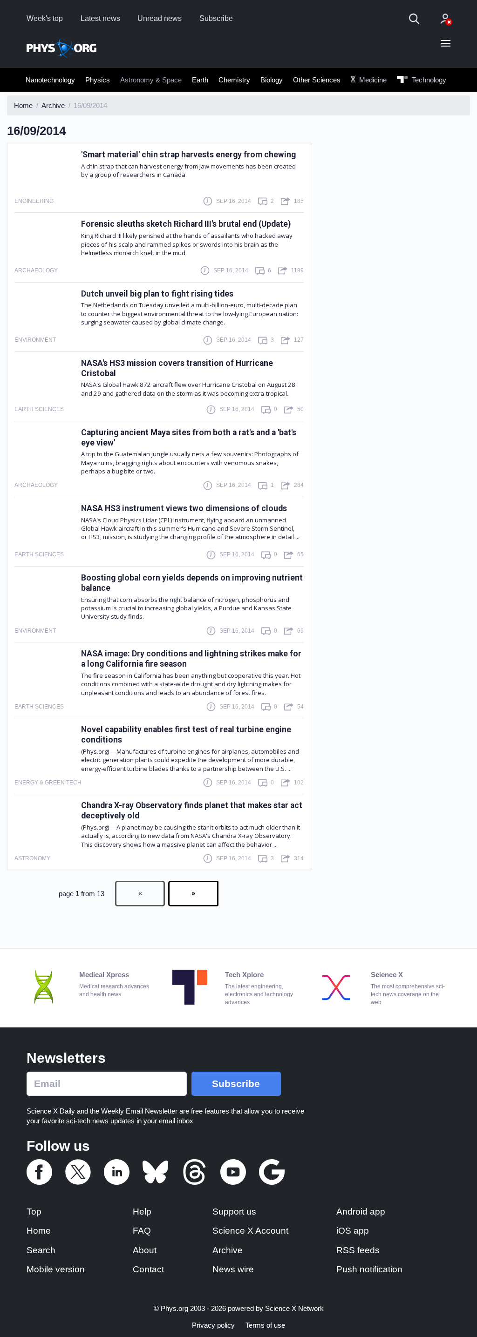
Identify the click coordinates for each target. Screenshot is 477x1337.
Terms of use (265, 1325)
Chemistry (234, 80)
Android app (360, 1211)
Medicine (372, 80)
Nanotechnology (50, 80)
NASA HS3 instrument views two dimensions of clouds (184, 508)
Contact (148, 1269)
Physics (97, 80)
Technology (428, 80)
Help (142, 1211)
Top (34, 1211)
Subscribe (216, 18)
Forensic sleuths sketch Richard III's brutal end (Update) (186, 224)
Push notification (369, 1269)
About (145, 1250)
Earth (200, 80)
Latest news (100, 18)
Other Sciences (317, 80)
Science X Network (294, 1308)
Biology (271, 80)
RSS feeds (358, 1250)
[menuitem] (50, 79)
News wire (233, 1269)
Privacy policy (213, 1325)
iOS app (352, 1231)
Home (39, 1231)
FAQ (142, 1231)
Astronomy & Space (151, 80)
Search (41, 1250)
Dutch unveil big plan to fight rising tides (157, 293)
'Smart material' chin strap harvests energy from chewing (188, 154)
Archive (227, 1250)
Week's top (45, 18)
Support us (234, 1211)
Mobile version (56, 1269)
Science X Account (250, 1231)
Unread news (159, 18)
